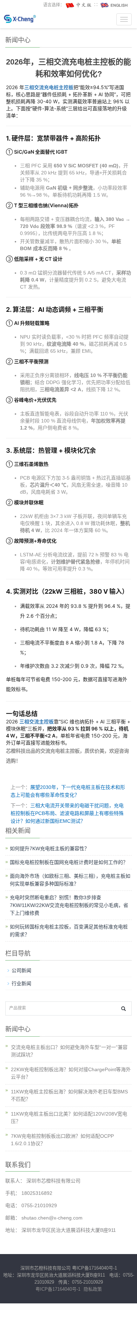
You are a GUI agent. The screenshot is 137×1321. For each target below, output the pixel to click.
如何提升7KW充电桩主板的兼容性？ (49, 848)
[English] (114, 4)
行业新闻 (21, 983)
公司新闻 (21, 970)
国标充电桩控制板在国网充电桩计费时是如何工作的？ (69, 862)
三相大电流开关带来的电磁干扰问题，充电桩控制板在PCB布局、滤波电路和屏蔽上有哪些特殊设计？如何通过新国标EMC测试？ (67, 813)
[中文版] (79, 4)
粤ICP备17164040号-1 (94, 1268)
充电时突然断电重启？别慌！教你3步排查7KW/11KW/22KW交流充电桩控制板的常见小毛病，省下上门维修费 (69, 905)
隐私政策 (93, 1289)
